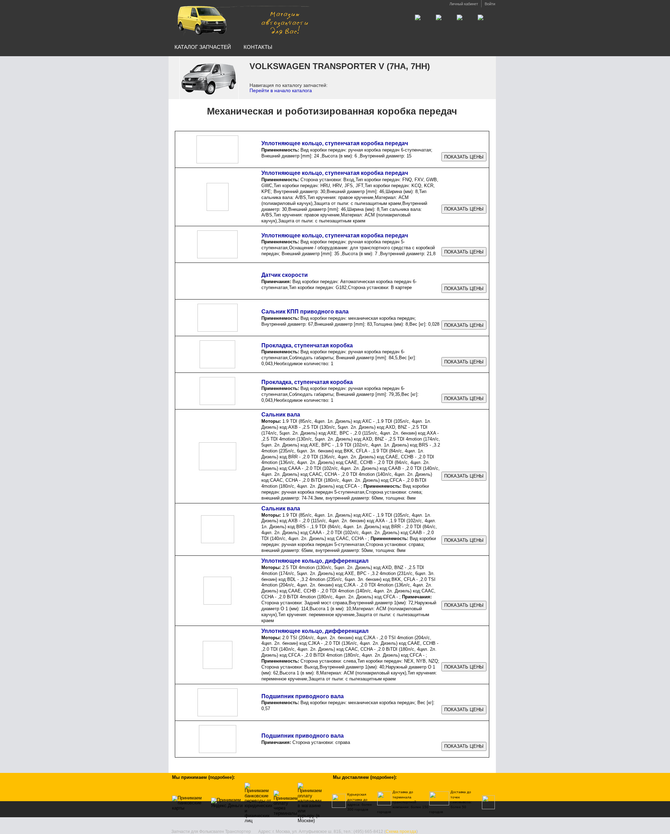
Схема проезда (401, 831)
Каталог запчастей (202, 47)
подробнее (221, 777)
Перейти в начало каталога (281, 90)
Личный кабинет (463, 4)
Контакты (258, 47)
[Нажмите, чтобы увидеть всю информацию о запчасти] (463, 157)
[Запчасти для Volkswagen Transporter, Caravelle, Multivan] (241, 20)
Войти (490, 4)
